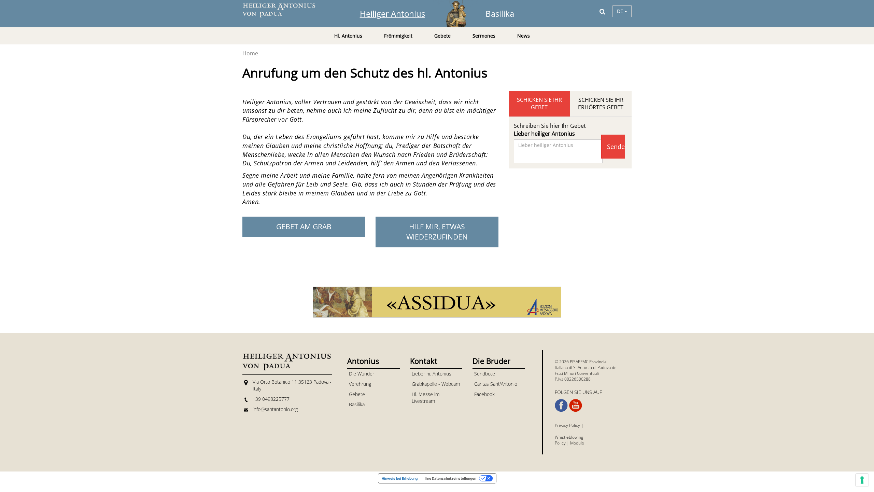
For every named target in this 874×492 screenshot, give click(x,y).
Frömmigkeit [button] (398, 35)
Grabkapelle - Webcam (436, 384)
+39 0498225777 (271, 399)
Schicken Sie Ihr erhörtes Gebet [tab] (600, 103)
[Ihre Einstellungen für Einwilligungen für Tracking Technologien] (862, 480)
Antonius (363, 361)
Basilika (499, 13)
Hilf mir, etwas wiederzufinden (437, 232)
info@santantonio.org (275, 409)
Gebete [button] (442, 35)
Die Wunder (361, 373)
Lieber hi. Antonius (431, 373)
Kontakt (423, 361)
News (523, 35)
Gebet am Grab (304, 226)
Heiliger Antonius (392, 13)
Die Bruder (491, 361)
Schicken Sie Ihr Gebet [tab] (539, 103)
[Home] (283, 10)
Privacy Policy (567, 425)
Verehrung (360, 384)
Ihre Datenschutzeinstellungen (450, 478)
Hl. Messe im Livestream (425, 397)
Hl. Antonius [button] (348, 35)
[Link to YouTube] (575, 405)
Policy (560, 443)
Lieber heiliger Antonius (544, 133)
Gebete (357, 394)
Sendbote (484, 373)
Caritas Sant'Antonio (495, 384)
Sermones (484, 35)
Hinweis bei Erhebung (400, 478)
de (620, 11)
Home (250, 53)
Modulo (577, 443)
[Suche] (602, 11)
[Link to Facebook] (561, 405)
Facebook (484, 394)
